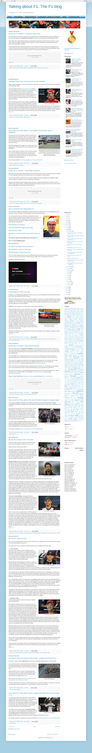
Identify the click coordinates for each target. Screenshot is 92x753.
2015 (67, 229)
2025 (67, 214)
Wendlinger (81, 418)
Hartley (66, 355)
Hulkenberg (25, 533)
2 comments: (26, 650)
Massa (26, 652)
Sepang (66, 403)
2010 (67, 294)
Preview (67, 389)
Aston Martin (80, 318)
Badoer (73, 322)
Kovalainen (74, 364)
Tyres (77, 412)
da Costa (79, 335)
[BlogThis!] (32, 66)
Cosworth (76, 334)
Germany (66, 350)
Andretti (77, 316)
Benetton (81, 324)
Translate (75, 437)
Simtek (72, 404)
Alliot (65, 316)
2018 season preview (77, 312)
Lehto (82, 365)
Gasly (82, 349)
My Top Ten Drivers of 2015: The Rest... (21, 440)
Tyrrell (79, 412)
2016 (67, 227)
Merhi (39, 533)
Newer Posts (11, 726)
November (69, 266)
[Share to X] (33, 66)
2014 (67, 287)
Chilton (79, 332)
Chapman (71, 332)
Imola (80, 359)
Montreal (78, 378)
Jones (66, 363)
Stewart (74, 407)
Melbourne (67, 376)
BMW (79, 326)
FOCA (69, 346)
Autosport (77, 320)
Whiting (66, 419)
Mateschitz (67, 374)
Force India (78, 346)
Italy (82, 360)
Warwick (73, 417)
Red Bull (26, 394)
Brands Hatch (77, 327)
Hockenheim (77, 356)
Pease (82, 385)
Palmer (66, 385)
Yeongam (72, 421)
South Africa (21, 165)
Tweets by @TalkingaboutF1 (71, 163)
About (64, 16)
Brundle (69, 330)
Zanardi (75, 421)
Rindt (71, 397)
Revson (81, 396)
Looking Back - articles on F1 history (49, 16)
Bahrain (79, 322)
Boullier (66, 327)
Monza (81, 378)
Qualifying (80, 389)
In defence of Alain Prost (76, 100)
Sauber (77, 400)
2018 (67, 224)
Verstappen (39, 203)
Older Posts (57, 726)
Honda (82, 356)
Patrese (73, 385)
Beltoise (77, 324)
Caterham (76, 331)
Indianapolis (67, 360)
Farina (75, 343)
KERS (80, 363)
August (68, 271)
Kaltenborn (72, 363)
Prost (29, 203)
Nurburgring (72, 382)
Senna (81, 402)
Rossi (49, 533)
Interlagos (72, 360)
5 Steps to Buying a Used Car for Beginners (76, 70)
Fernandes (66, 345)
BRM (82, 328)
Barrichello (67, 324)
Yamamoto (68, 421)
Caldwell (82, 330)
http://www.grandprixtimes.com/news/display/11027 (31, 159)
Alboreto (69, 315)
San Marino (72, 400)
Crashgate (66, 335)
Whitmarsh (70, 419)
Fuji (65, 349)
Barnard (82, 323)
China (82, 332)
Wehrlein (76, 418)
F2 (81, 342)
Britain (79, 328)
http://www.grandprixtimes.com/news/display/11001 (31, 428)
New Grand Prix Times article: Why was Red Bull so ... (74, 253)
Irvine (76, 360)
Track (79, 411)
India (82, 359)
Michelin (72, 377)
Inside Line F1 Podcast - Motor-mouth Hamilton (24, 346)
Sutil (74, 408)
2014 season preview (79, 309)
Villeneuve (81, 415)
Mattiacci (73, 374)
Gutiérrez (81, 352)
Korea (70, 364)
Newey (75, 381)
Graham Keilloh (70, 442)
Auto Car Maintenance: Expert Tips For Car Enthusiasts (76, 130)
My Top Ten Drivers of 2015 (17, 538)
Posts (67, 426)
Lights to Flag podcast (73, 367)
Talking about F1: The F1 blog (35, 6)
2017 (67, 225)
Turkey (72, 412)
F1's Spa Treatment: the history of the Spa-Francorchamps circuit (76, 80)
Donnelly (82, 339)
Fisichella (81, 345)
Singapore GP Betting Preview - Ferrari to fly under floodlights (76, 60)
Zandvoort (79, 421)
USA (82, 412)
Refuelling (72, 394)
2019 (67, 222)
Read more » (11, 111)
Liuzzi (82, 367)
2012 (67, 290)
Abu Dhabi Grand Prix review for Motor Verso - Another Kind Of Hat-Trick (32, 658)
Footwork (72, 346)
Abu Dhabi (14, 689)
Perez (29, 652)
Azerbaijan (69, 322)
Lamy (68, 365)
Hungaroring (67, 359)
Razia (71, 393)
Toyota (76, 411)
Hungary (72, 359)
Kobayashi (67, 364)
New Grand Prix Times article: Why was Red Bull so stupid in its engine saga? (34, 400)
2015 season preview (69, 311)
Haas (66, 353)
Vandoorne (78, 413)
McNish (82, 374)
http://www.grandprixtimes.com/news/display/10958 (48, 718)
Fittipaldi (66, 346)
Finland (77, 345)
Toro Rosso (34, 394)
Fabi (82, 342)
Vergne (66, 415)
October (69, 268)
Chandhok (66, 332)
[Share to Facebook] (35, 66)
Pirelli (71, 388)
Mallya (72, 371)
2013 (67, 288)
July (68, 273)
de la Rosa (81, 336)
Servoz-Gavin (72, 403)
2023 (67, 216)
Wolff (47, 67)
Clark (66, 334)
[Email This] (31, 66)
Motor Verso (69, 444)
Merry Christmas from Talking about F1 (21, 209)
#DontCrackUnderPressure (15, 363)
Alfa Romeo (76, 315)
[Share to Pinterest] (36, 66)
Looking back (77, 368)
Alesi (72, 315)
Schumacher (39, 67)
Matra (70, 374)
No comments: (27, 163)
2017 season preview (69, 312)
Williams (75, 419)
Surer (68, 408)
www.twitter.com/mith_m (28, 376)
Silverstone (67, 404)
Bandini (69, 323)
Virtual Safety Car (67, 417)
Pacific (80, 384)
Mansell (79, 371)
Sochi (66, 405)
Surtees (71, 408)
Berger (66, 326)
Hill (73, 356)
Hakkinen (73, 353)
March (68, 281)
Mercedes (21, 117)
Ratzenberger (67, 393)
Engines (66, 342)
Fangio (72, 343)
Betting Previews (30, 16)
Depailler (69, 338)
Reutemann (72, 396)
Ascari (76, 318)
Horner (66, 357)
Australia (70, 319)
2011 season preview (69, 308)
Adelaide (73, 313)
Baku (82, 322)
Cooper (73, 334)
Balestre (66, 323)
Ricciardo (33, 652)
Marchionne (67, 372)
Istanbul (79, 360)
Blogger (51, 737)
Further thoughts (70, 349)
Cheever (75, 332)
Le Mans (75, 365)
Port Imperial (81, 388)
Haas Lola (69, 353)
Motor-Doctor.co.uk (69, 160)
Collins (69, 334)
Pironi (74, 388)
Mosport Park (77, 380)
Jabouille (66, 361)
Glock (82, 350)
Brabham (73, 327)
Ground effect (73, 352)
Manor (75, 371)
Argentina (14, 165)
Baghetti (76, 322)
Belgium (74, 324)
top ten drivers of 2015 (27, 88)
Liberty (66, 367)
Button (13, 67)
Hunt (75, 359)
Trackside (81, 411)
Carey (72, 331)
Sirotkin (80, 404)
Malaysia (81, 369)
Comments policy (74, 16)
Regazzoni (77, 394)
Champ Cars (81, 331)
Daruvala (67, 336)
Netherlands (72, 381)
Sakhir (66, 400)
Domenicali (71, 339)
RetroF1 (66, 396)
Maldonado (21, 203)
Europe (75, 342)
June (68, 275)
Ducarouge (73, 340)
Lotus (69, 369)
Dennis (66, 338)
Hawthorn (75, 355)
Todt (77, 409)
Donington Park (77, 339)
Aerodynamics (78, 313)
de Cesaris (76, 336)
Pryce (75, 389)
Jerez (72, 361)
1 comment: (26, 66)
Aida (82, 313)
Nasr (42, 533)
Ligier (80, 367)
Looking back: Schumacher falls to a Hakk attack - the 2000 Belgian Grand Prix (77, 150)
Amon (73, 316)
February (69, 282)
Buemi (75, 330)
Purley (77, 389)
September (69, 270)
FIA (74, 345)
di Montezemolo (78, 338)
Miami (66, 377)
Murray (66, 381)
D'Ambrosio (75, 335)
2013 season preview (69, 309)
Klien (82, 363)
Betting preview (71, 326)
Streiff (82, 407)
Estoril (73, 342)
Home (10, 16)
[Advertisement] (34, 74)
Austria (75, 319)
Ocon (79, 383)
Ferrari (13, 117)
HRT (70, 357)
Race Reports (18, 16)
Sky (82, 404)
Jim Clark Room (76, 361)
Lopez (82, 368)
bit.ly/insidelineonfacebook (38, 371)
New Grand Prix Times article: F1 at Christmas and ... (74, 239)
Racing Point (73, 391)
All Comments (69, 429)
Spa (79, 405)
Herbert (70, 356)
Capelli (69, 331)
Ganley (79, 349)
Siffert (82, 403)
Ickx (77, 359)
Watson (66, 418)
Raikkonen (31, 67)
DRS (70, 340)
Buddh (72, 330)
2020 (67, 220)
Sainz (36, 203)
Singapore (76, 404)
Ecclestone (17, 67)
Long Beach (70, 368)
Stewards (70, 407)
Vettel (44, 67)
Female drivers (80, 343)
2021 (67, 218)
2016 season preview (78, 311)
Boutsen (69, 327)
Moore (66, 380)
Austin (66, 319)
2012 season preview (78, 308)
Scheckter (81, 400)
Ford (82, 346)
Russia (78, 399)
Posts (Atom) (17, 728)
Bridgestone (74, 328)
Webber (71, 418)
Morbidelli (68, 380)
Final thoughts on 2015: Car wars (19, 292)
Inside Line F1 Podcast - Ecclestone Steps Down (24, 34)
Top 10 (58, 533)
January (69, 284)
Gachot (76, 349)
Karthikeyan (76, 363)
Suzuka (77, 408)
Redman (68, 394)
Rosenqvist (66, 399)
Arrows (73, 318)
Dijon (68, 339)
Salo (68, 400)
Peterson (72, 387)
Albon (66, 315)
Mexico (81, 376)
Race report (68, 391)
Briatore (69, 328)
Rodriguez (75, 397)
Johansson (81, 361)
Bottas (16, 652)
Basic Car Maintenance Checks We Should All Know (77, 120)
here (37, 237)
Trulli (65, 412)
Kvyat (23, 652)
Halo (76, 353)
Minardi (75, 377)
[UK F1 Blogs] (72, 45)
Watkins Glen (80, 417)
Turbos (68, 412)
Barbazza (74, 323)
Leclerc (79, 365)
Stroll (66, 408)
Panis (69, 385)
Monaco (79, 377)
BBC (71, 324)
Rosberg (25, 117)
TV (74, 412)
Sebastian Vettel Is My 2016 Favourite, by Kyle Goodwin (27, 81)
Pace (77, 384)
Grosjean (21, 533)
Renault (35, 67)
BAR (71, 323)
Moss (82, 380)
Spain (82, 405)
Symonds (81, 408)
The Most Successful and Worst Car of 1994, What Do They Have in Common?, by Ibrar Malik (77, 110)
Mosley (72, 380)
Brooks (66, 330)
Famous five (67, 343)
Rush (72, 399)
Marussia (75, 372)
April (68, 279)
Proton (72, 389)
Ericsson (17, 533)
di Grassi (73, 338)
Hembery (66, 356)
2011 (67, 292)
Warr (71, 417)
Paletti (82, 384)
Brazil (17, 165)
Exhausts (79, 342)
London (66, 368)
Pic (65, 388)
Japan (69, 361)
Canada (66, 331)
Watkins (76, 417)
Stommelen (79, 407)
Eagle (76, 340)
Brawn (82, 327)
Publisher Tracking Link (52, 734)
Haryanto (70, 355)
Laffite (66, 365)
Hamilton (22, 67)
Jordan (68, 363)
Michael (68, 377)
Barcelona (78, 323)
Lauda (71, 365)
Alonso (13, 652)
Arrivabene (70, 318)
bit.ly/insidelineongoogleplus (15, 373)
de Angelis (72, 336)
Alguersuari (81, 315)
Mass (78, 372)
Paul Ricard (77, 385)
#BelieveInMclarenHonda (39, 363)
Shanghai (78, 403)
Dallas (82, 335)
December (69, 231)
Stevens (55, 533)
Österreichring (67, 384)
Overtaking (73, 384)
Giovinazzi (77, 350)
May (68, 277)
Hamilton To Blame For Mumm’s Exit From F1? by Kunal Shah (77, 90)
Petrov (76, 387)
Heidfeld (81, 355)
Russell (75, 399)
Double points (67, 340)
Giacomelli (72, 350)
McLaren (18, 394)
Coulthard (81, 334)
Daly (65, 336)
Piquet (67, 388)
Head (78, 355)
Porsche (77, 388)
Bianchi (76, 326)
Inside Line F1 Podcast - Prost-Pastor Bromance (24, 170)
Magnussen (26, 67)
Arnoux (66, 318)
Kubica (78, 364)
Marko (71, 372)
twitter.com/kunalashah (47, 376)
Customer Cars (70, 335)
